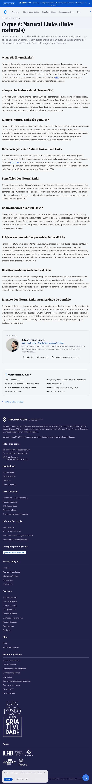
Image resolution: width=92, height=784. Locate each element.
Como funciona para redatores (15, 498)
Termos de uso (8, 527)
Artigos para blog (10, 605)
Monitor (6, 568)
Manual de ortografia (11, 647)
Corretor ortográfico (11, 685)
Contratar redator (10, 601)
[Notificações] (91, 12)
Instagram (44, 357)
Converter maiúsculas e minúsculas (16, 681)
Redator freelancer (10, 502)
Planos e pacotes (9, 484)
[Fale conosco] (87, 12)
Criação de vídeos (49, 12)
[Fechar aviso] (89, 3)
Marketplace (8, 580)
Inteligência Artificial (10, 576)
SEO (57, 77)
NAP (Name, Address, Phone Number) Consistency (66, 380)
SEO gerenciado (9, 609)
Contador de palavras (11, 673)
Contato (6, 480)
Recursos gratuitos (66, 12)
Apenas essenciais (21, 779)
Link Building (8, 584)
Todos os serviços (10, 597)
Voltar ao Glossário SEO (14, 402)
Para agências (8, 626)
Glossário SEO (7, 18)
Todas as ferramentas (11, 660)
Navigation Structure (13, 391)
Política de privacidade (12, 531)
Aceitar (8, 779)
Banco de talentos (10, 510)
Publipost (7, 630)
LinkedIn (29, 357)
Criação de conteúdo (31, 12)
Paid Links (14, 162)
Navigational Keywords (55, 391)
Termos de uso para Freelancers (15, 514)
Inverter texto (8, 677)
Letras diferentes (9, 664)
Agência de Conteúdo (11, 572)
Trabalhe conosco (10, 506)
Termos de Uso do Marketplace (15, 539)
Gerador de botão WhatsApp (14, 669)
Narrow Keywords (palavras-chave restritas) (22, 383)
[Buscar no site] (88, 12)
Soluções (15, 12)
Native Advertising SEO (55, 383)
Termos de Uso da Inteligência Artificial (18, 535)
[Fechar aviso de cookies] (44, 772)
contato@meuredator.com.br (67, 357)
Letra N (17, 18)
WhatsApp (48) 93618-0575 (17, 453)
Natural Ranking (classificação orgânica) (62, 387)
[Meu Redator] (5, 12)
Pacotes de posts (10, 622)
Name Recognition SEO (14, 380)
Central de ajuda (9, 476)
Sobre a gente (8, 472)
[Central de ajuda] (84, 12)
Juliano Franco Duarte (33, 340)
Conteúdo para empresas (13, 618)
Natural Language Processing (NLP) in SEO (21, 387)
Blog (78, 12)
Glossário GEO (9, 693)
